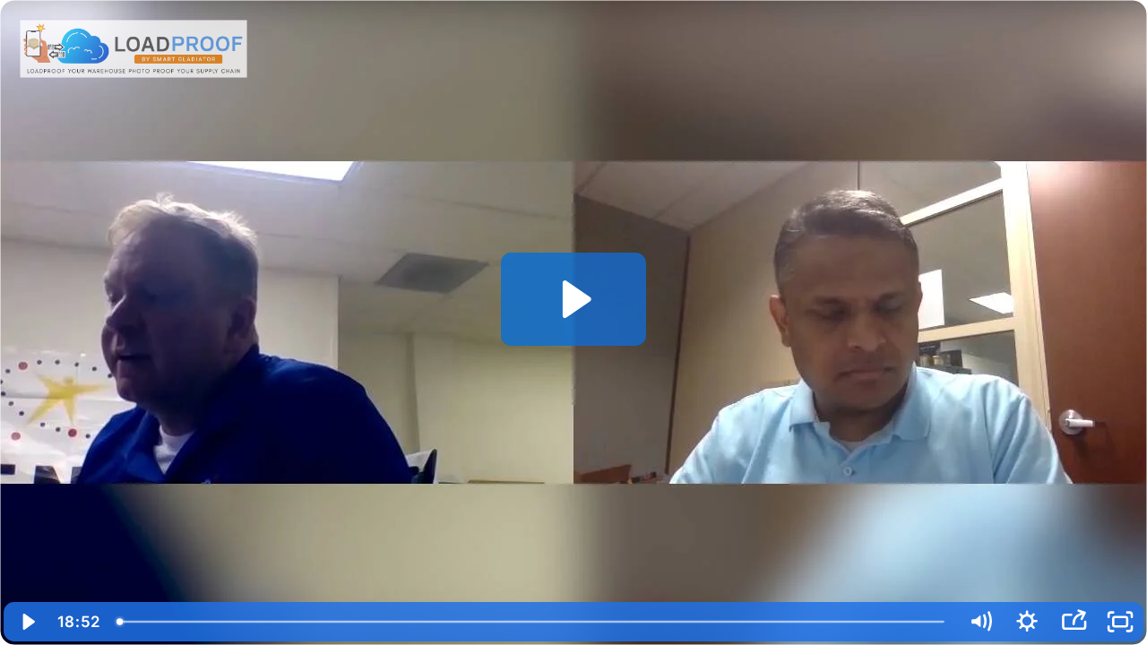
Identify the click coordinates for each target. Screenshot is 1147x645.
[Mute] (980, 621)
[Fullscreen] (1120, 621)
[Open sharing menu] (1073, 621)
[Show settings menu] (1027, 621)
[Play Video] (27, 621)
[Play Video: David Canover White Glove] (574, 299)
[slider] (532, 621)
